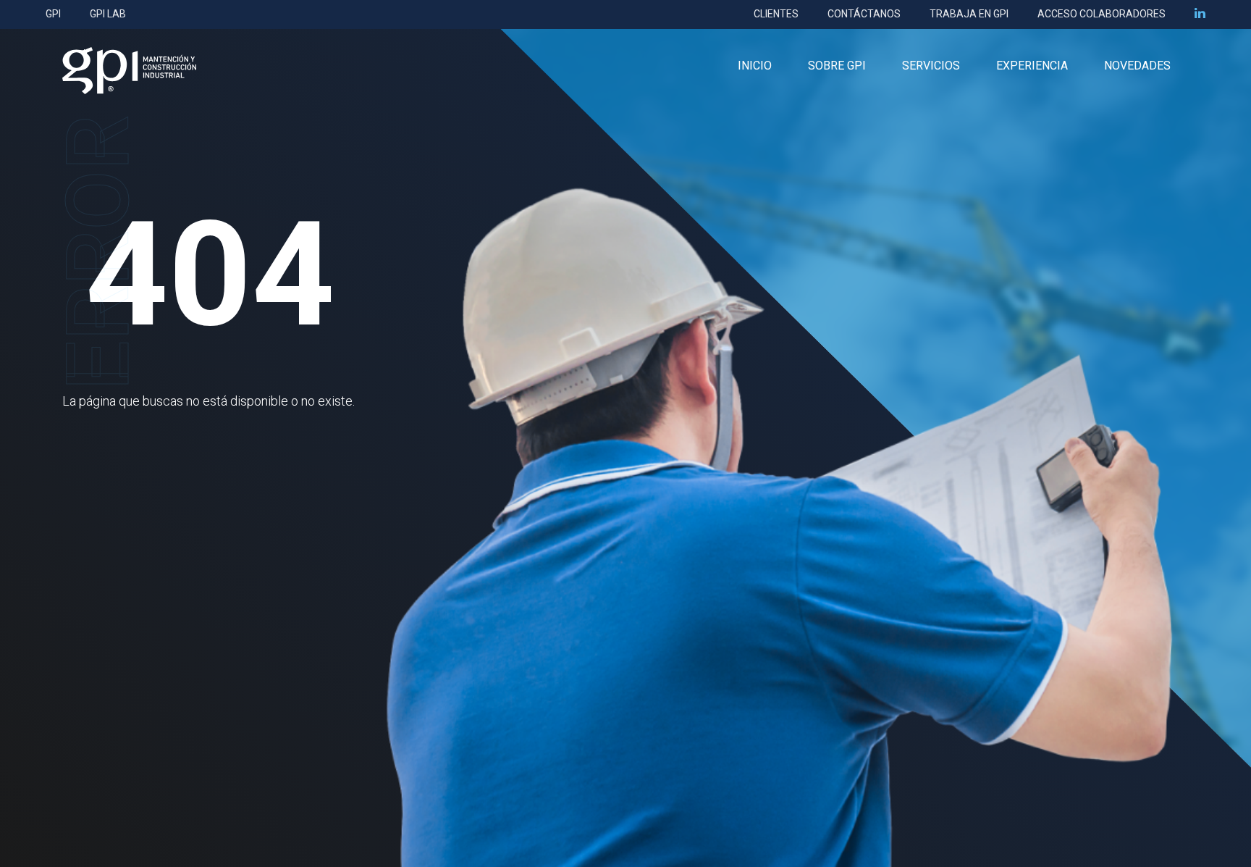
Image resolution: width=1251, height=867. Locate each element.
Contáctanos (864, 14)
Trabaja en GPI (969, 14)
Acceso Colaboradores (1101, 14)
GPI (53, 14)
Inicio (755, 65)
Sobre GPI (837, 65)
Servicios (931, 65)
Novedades (1137, 65)
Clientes (776, 14)
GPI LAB (108, 14)
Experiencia (1032, 65)
